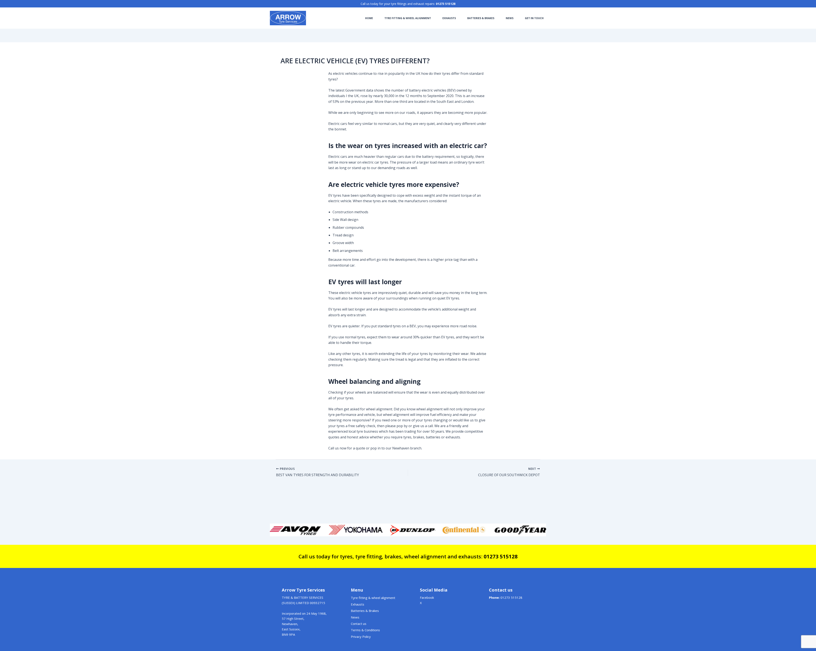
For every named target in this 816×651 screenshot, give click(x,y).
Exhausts (449, 18)
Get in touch (534, 18)
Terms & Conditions (365, 630)
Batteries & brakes (480, 18)
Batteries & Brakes (365, 611)
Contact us (358, 623)
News (509, 18)
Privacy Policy (361, 636)
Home (369, 18)
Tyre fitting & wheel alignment (407, 18)
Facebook (427, 597)
